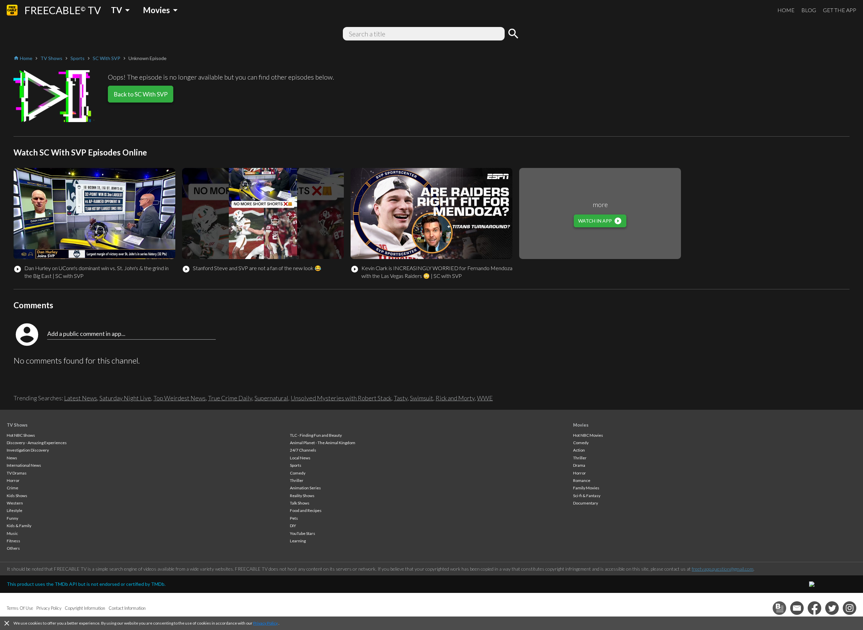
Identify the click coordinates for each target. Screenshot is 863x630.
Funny (12, 518)
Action (579, 450)
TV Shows (17, 425)
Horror (13, 480)
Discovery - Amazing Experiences (37, 442)
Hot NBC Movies (588, 435)
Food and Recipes (306, 510)
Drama (579, 465)
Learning (298, 540)
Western (15, 503)
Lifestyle (14, 510)
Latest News (80, 398)
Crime (12, 487)
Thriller (296, 480)
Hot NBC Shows (21, 435)
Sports (295, 465)
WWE (485, 398)
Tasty (401, 398)
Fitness (13, 540)
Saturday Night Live (125, 398)
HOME (786, 10)
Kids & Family (19, 525)
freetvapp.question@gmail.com (722, 569)
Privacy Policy (265, 623)
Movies (581, 425)
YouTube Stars (302, 533)
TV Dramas (17, 473)
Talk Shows (299, 503)
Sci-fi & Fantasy (586, 495)
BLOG (808, 10)
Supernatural (271, 398)
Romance (581, 480)
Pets (294, 518)
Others (13, 548)
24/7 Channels (303, 450)
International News (24, 465)
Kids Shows (17, 495)
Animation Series (305, 487)
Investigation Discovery (28, 450)
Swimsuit (421, 398)
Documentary (585, 503)
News (12, 457)
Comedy (297, 473)
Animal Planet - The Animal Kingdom (322, 442)
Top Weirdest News (179, 398)
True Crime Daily (230, 398)
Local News (300, 457)
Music (12, 533)
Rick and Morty (455, 398)
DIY (293, 525)
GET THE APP (839, 10)
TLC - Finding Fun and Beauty (316, 435)
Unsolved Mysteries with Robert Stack (341, 398)
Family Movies (586, 487)
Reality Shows (302, 495)
